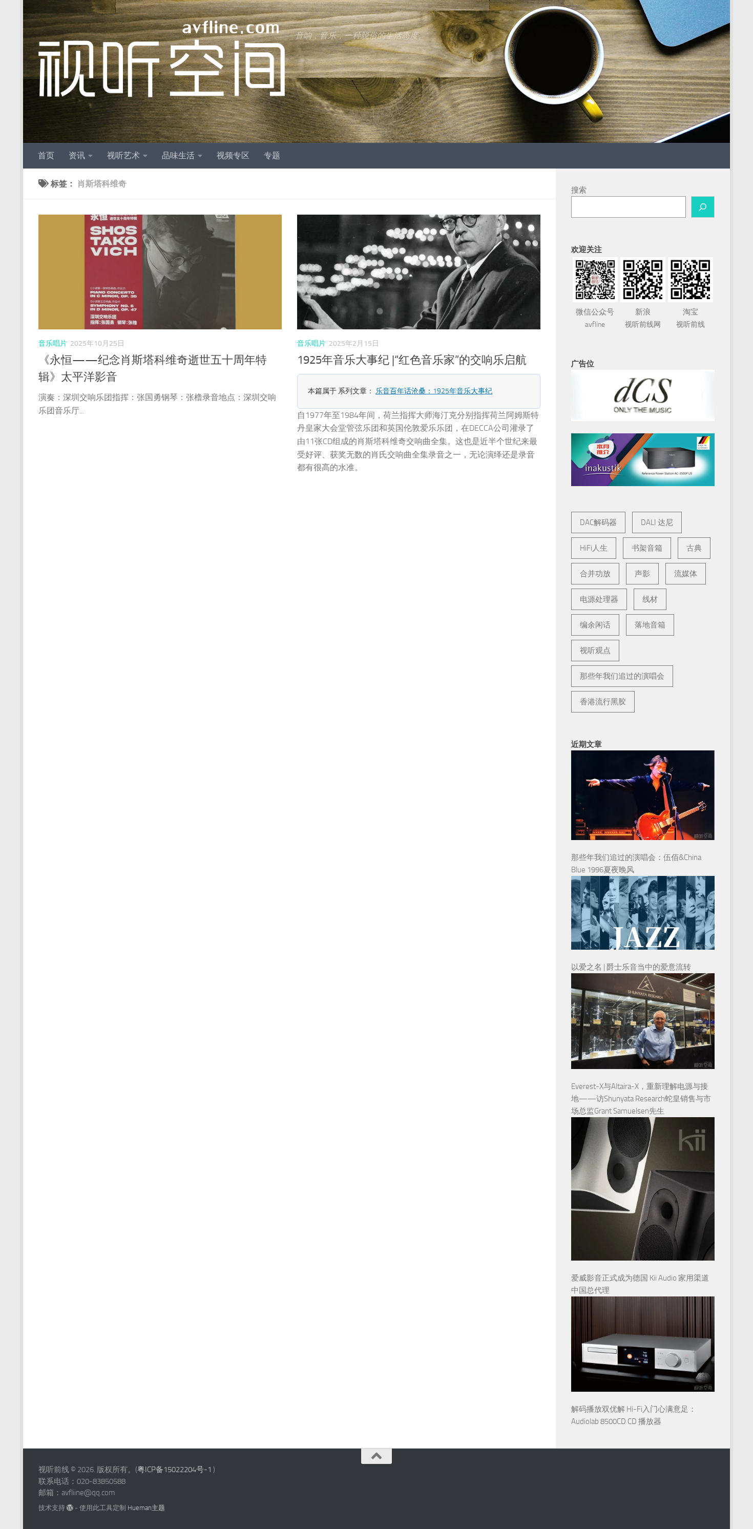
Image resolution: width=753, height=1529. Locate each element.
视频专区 (233, 155)
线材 (650, 599)
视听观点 (595, 650)
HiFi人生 (594, 548)
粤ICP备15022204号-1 (174, 1469)
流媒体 (685, 573)
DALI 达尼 (657, 522)
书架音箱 (647, 548)
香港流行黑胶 (603, 701)
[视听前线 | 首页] (161, 58)
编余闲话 (595, 625)
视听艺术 (123, 155)
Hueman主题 (146, 1508)
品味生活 (178, 155)
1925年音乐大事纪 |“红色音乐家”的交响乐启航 (412, 360)
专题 (272, 155)
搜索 (579, 190)
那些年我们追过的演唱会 (622, 676)
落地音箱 (650, 625)
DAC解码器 (598, 522)
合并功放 (595, 573)
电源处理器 (599, 599)
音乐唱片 (52, 343)
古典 (694, 548)
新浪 (643, 318)
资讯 (77, 155)
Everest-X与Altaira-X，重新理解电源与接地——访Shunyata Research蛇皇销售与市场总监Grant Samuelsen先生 (641, 1099)
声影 (642, 573)
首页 (46, 155)
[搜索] (703, 207)
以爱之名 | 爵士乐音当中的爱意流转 (631, 967)
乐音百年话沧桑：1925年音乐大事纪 (433, 391)
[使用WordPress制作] (70, 1507)
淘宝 (690, 318)
